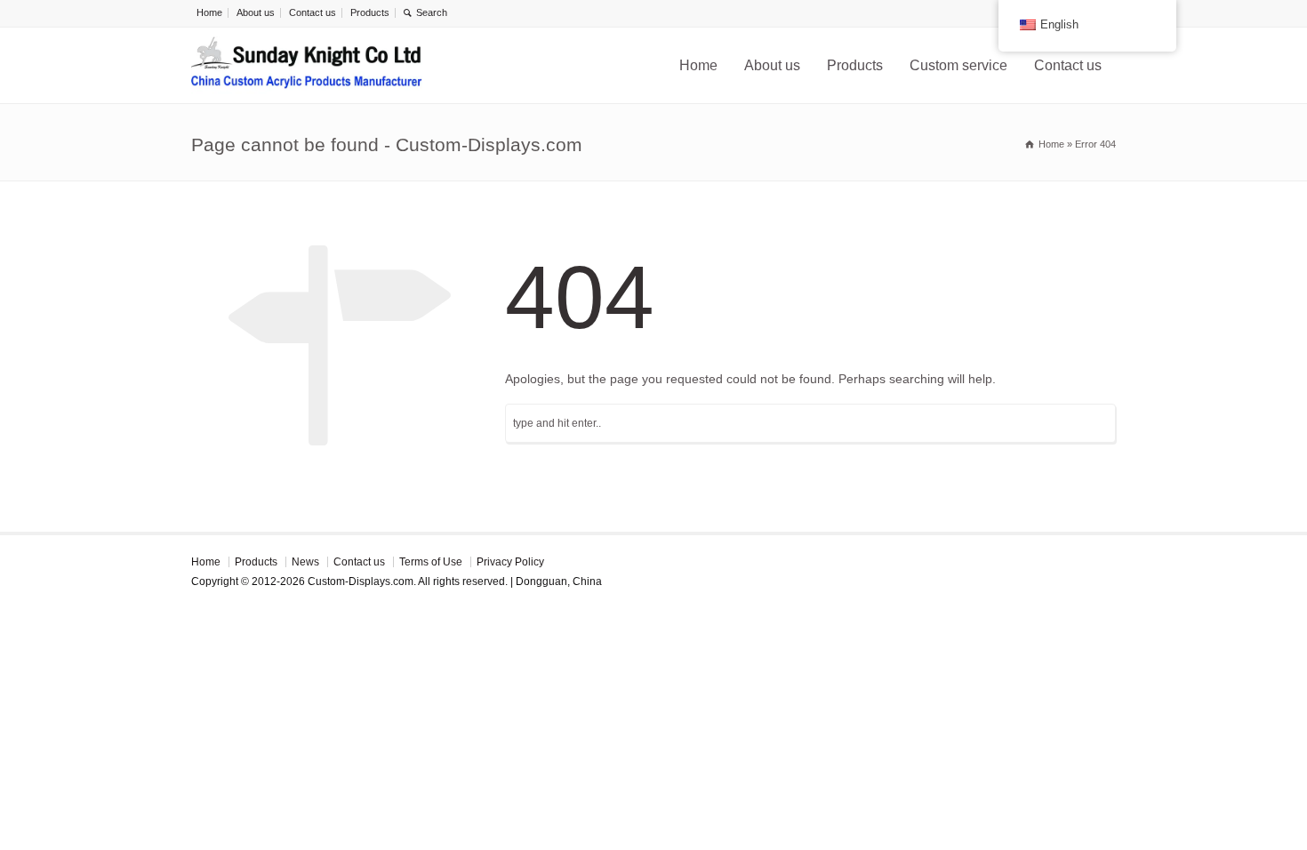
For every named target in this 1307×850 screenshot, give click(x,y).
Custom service (958, 65)
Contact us (312, 12)
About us (256, 12)
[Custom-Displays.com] (306, 65)
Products (369, 12)
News (305, 562)
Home (209, 12)
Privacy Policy (510, 562)
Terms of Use (430, 562)
